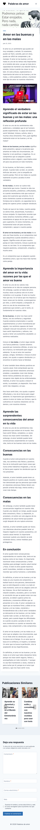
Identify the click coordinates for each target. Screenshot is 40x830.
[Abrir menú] (36, 3)
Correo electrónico (11, 790)
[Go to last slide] (5, 707)
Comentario (9, 754)
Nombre (7, 781)
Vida (4, 31)
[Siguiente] (34, 707)
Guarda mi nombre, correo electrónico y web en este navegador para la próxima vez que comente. (20, 806)
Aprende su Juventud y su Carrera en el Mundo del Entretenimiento (10, 710)
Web (5, 799)
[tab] (16, 728)
